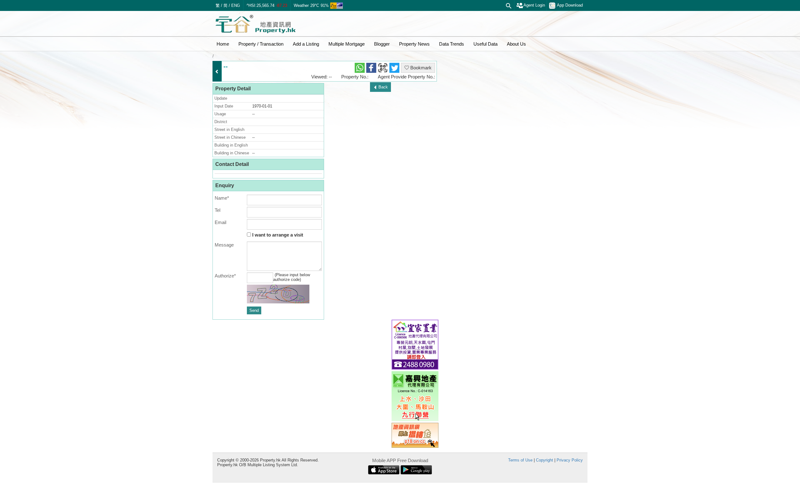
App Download (570, 5)
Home (223, 44)
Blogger (382, 44)
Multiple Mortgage (346, 44)
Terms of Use (520, 460)
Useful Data (485, 44)
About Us (516, 44)
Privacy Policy (570, 460)
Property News (414, 44)
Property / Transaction (260, 44)
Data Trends (451, 44)
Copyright (544, 460)
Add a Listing (306, 44)
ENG (235, 5)
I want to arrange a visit (277, 234)
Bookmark (420, 67)
